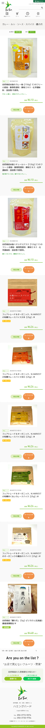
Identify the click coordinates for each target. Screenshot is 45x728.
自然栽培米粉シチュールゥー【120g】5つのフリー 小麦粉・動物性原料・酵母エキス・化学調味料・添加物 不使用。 (22, 167)
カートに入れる (28, 109)
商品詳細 (16, 110)
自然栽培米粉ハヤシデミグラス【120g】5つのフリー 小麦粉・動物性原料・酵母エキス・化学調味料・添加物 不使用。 (22, 247)
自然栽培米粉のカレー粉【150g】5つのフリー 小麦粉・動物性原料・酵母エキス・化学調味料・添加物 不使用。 (22, 87)
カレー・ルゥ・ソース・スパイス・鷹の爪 (22, 24)
